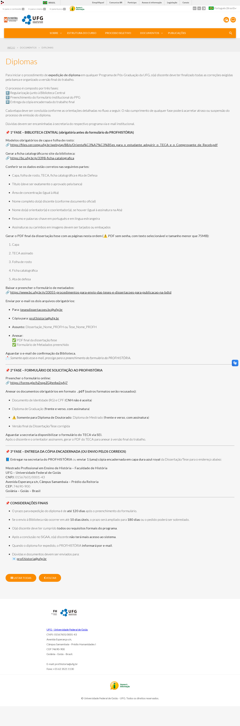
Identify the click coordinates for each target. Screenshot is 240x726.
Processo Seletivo (118, 32)
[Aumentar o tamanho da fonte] (194, 8)
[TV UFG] (233, 20)
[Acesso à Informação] (77, 8)
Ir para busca (56, 9)
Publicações (177, 32)
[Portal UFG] (32, 23)
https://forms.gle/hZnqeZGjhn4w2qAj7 (39, 383)
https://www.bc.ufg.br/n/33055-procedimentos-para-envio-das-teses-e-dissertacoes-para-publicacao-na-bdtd (90, 292)
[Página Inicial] (11, 26)
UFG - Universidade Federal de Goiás (67, 629)
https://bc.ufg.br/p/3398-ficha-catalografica (42, 158)
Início (11, 47)
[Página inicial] (52, 615)
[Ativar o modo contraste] (204, 8)
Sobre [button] (54, 32)
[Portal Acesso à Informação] (120, 688)
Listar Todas (22, 577)
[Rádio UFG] (226, 20)
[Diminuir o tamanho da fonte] (199, 8)
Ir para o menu (35, 9)
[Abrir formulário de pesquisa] (231, 33)
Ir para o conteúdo (12, 9)
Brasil (51, 2)
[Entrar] (2, 3)
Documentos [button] (149, 32)
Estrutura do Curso (81, 32)
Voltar (51, 577)
